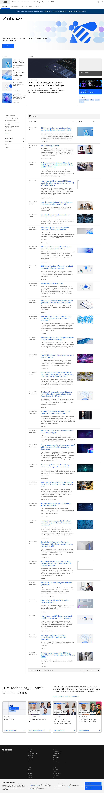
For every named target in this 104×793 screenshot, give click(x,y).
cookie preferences (35, 785)
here (69, 786)
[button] (98, 2)
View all (7, 133)
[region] (64, 134)
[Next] (98, 670)
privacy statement (34, 789)
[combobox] (64, 116)
